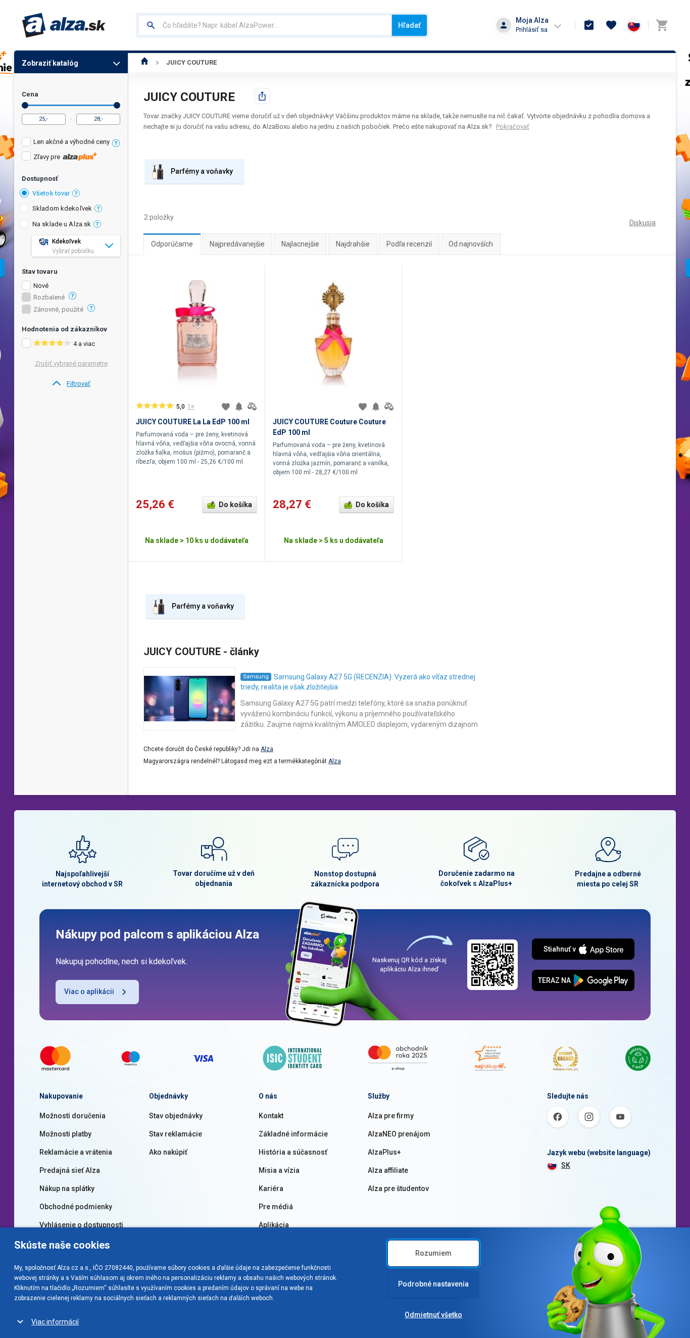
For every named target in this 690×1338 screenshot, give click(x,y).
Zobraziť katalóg (50, 63)
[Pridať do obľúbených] (226, 407)
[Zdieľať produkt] (262, 96)
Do (117, 105)
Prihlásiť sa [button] (532, 29)
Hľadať (409, 25)
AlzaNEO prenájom (399, 1134)
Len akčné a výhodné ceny (71, 141)
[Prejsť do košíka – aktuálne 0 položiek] (662, 25)
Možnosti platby (65, 1134)
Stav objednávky (176, 1116)
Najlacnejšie (300, 244)
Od (25, 105)
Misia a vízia (279, 1170)
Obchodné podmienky (75, 1207)
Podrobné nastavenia (433, 1284)
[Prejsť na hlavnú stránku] (64, 25)
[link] (71, 384)
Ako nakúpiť (168, 1152)
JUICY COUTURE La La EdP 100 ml (193, 422)
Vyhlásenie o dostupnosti (81, 1225)
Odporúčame (172, 244)
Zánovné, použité (58, 309)
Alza (267, 749)
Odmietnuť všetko (433, 1315)
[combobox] (265, 25)
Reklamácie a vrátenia (75, 1152)
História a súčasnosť (293, 1152)
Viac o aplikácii (89, 991)
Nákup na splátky (66, 1188)
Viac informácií (55, 1322)
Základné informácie (293, 1134)
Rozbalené (49, 297)
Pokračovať (512, 126)
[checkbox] (71, 143)
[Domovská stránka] (145, 62)
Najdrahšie (353, 244)
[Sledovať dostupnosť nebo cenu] (239, 407)
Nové (40, 285)
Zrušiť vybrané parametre (71, 363)
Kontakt (271, 1116)
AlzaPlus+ (384, 1152)
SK (565, 1165)
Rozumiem (433, 1253)
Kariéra (271, 1188)
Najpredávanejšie (237, 244)
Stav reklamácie (175, 1134)
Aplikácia (274, 1225)
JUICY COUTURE (191, 62)
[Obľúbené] (611, 25)
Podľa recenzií (409, 244)
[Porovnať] (252, 407)
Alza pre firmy (391, 1116)
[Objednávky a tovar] (589, 25)
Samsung (256, 676)
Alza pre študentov (398, 1188)
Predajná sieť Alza (69, 1170)
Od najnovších (471, 244)
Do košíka (235, 505)
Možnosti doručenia (72, 1116)
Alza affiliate (388, 1170)
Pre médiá (276, 1207)
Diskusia (642, 223)
